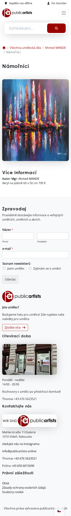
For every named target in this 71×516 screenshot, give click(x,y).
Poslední (42, 241)
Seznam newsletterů (16, 264)
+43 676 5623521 (25, 458)
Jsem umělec (16, 268)
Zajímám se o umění (47, 268)
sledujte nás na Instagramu (21, 444)
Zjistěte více (13, 327)
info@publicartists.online (19, 451)
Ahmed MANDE (55, 48)
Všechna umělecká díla (25, 48)
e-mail (7, 249)
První (5, 241)
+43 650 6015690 (22, 466)
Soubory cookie (12, 492)
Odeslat (10, 279)
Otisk (5, 483)
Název (7, 230)
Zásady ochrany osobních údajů (24, 488)
